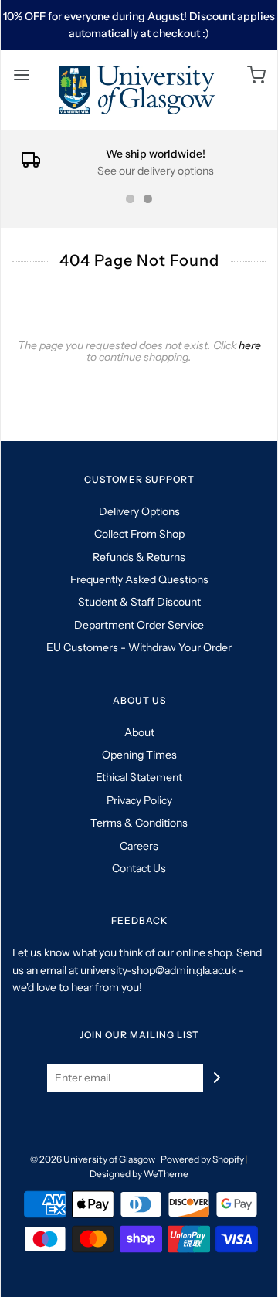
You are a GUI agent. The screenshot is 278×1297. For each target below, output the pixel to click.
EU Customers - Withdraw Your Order (139, 647)
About (139, 732)
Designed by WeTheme (139, 1174)
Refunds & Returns (139, 557)
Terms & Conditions (139, 823)
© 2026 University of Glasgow (92, 1159)
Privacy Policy (139, 800)
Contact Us (139, 868)
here (250, 345)
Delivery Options (139, 511)
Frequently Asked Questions (139, 579)
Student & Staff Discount (139, 602)
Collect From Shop (139, 534)
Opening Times (139, 755)
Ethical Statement (139, 777)
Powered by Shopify (202, 1159)
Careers (139, 846)
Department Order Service (139, 625)
